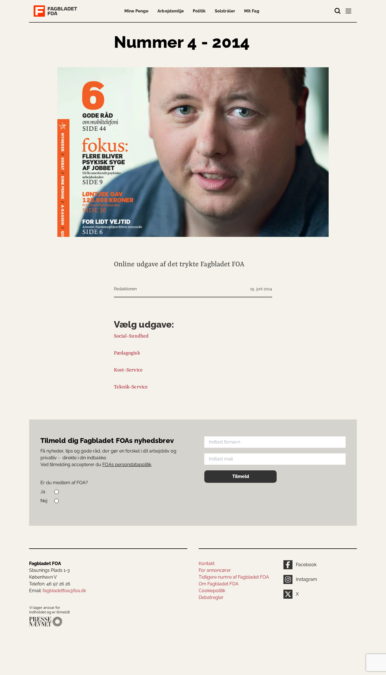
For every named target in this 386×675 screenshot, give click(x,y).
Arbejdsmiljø (170, 11)
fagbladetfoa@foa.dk (64, 590)
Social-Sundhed (131, 336)
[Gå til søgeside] (337, 11)
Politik (199, 11)
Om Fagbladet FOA (218, 584)
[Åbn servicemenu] (349, 12)
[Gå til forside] (56, 11)
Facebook (306, 564)
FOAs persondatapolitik (126, 464)
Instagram (306, 579)
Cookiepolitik (212, 590)
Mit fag (251, 11)
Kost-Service (128, 370)
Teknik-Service (131, 387)
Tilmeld (240, 476)
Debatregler (211, 597)
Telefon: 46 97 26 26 (49, 584)
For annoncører (215, 570)
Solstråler (225, 11)
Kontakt (206, 563)
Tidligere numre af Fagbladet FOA (234, 577)
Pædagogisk (127, 353)
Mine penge (136, 11)
